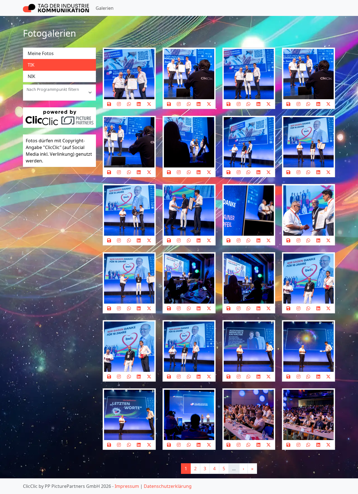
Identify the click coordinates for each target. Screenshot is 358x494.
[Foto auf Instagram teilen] (119, 104)
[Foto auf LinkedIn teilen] (139, 104)
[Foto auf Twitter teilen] (149, 104)
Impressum (127, 486)
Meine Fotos (41, 53)
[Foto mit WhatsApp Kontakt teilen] (129, 104)
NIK (31, 76)
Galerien (105, 8)
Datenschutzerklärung (168, 486)
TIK (31, 65)
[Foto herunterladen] (109, 104)
